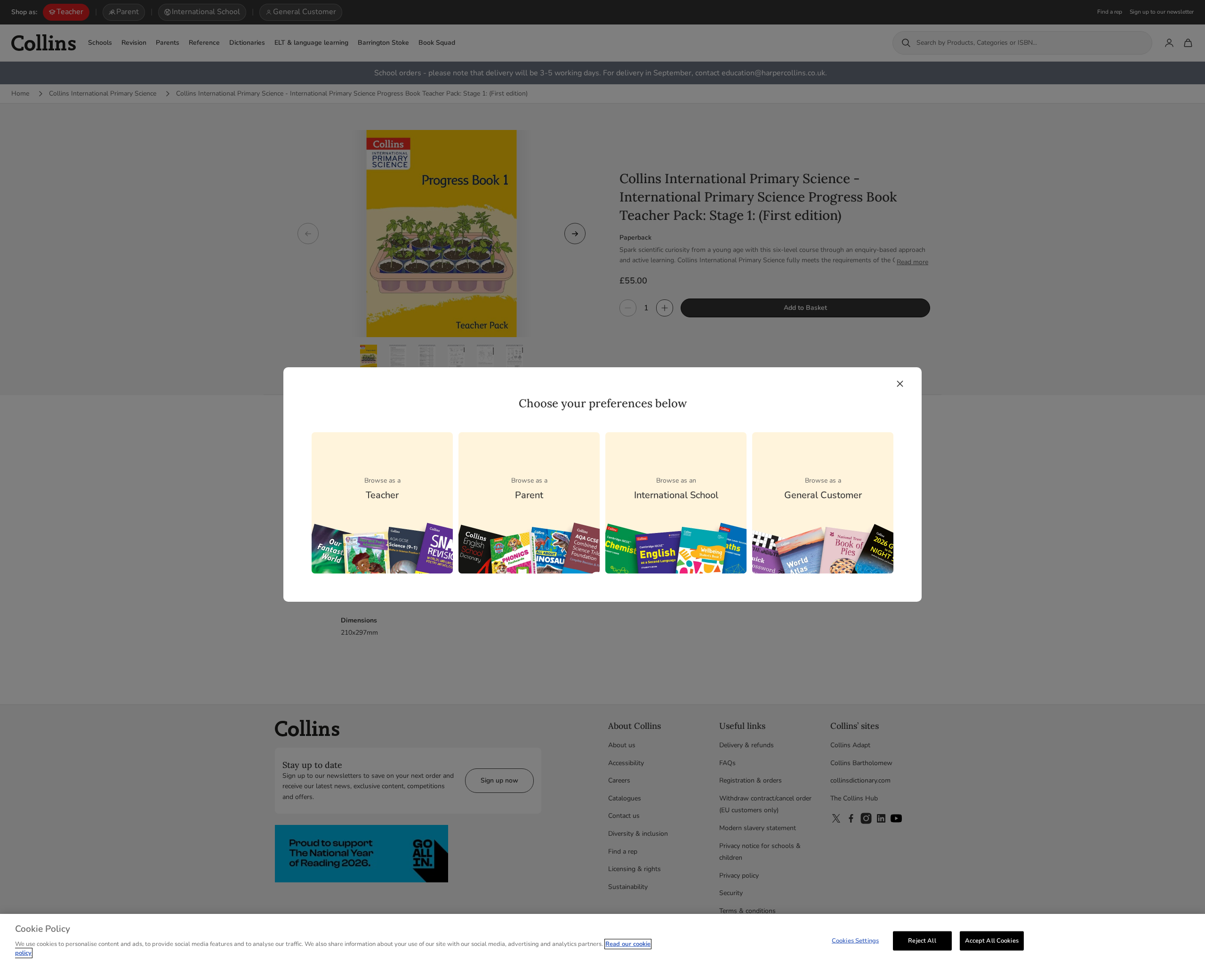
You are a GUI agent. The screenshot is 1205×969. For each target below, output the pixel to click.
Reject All (922, 940)
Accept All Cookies (992, 940)
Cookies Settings (855, 940)
